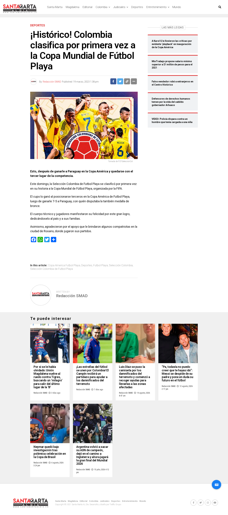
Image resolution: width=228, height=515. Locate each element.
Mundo (176, 7)
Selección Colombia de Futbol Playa (51, 269)
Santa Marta (54, 7)
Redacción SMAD (52, 81)
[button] (216, 484)
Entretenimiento (156, 7)
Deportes (137, 7)
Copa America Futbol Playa (64, 265)
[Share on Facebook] (113, 81)
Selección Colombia (121, 265)
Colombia (101, 7)
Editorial (87, 7)
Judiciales (119, 7)
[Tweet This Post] (120, 81)
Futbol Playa (100, 265)
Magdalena (72, 7)
